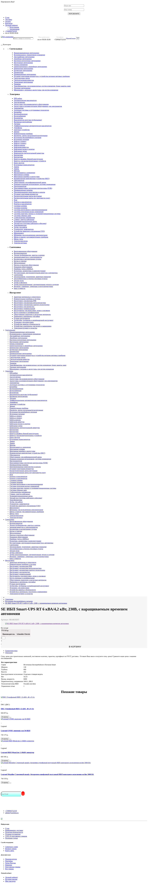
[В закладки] (10, 717)
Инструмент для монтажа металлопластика (30, 303)
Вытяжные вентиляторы (23, 122)
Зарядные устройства (22, 130)
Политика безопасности (14, 832)
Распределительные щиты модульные (28, 196)
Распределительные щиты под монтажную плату (32, 198)
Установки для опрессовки (24, 322)
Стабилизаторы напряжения (24, 217)
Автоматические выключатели (25, 100)
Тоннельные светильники (23, 82)
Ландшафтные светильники (24, 57)
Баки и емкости (19, 288)
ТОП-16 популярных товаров (16, 836)
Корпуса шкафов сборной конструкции (28, 159)
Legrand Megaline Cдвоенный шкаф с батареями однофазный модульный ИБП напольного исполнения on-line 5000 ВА (47, 774)
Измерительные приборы (23, 134)
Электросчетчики (20, 243)
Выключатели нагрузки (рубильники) (28, 120)
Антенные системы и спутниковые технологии (31, 110)
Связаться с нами (11, 847)
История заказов (11, 879)
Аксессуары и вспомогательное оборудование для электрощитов (38, 106)
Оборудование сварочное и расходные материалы (32, 314)
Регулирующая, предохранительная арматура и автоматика (36, 273)
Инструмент (9, 560)
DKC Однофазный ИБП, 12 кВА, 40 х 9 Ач (17, 709)
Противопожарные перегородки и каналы (29, 192)
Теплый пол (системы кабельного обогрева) (30, 223)
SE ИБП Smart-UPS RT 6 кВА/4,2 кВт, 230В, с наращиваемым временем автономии (36, 603)
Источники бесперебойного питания (27, 137)
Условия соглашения (12, 834)
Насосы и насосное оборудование (26, 265)
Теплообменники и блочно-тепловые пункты (30, 279)
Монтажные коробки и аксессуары (27, 176)
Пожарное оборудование (23, 267)
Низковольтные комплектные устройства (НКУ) (32, 178)
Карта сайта (9, 851)
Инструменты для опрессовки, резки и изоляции (32, 310)
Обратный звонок (71, 38)
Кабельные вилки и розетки (24, 149)
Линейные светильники (23, 59)
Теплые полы (19, 281)
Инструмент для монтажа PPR (25, 301)
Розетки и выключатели (23, 202)
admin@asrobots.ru (12, 813)
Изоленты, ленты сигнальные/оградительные (30, 135)
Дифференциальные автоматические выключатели (32, 126)
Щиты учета (18, 239)
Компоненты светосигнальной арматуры (29, 153)
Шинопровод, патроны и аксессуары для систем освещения (36, 90)
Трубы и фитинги (20, 282)
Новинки (8, 865)
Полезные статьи (11, 838)
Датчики (17, 124)
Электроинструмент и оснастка (25, 328)
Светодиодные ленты (22, 78)
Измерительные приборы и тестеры (27, 299)
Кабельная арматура (21, 147)
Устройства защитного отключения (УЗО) (29, 231)
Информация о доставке (14, 830)
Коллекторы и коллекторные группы (27, 259)
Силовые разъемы (20, 208)
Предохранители (20, 186)
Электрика (9, 371)
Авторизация (14, 29)
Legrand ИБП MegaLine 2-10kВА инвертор (17, 752)
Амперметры (19, 108)
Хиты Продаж (10, 863)
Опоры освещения (21, 65)
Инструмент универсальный (24, 308)
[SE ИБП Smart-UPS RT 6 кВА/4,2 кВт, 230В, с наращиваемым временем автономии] (37, 623)
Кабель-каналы (19, 145)
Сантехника (18, 275)
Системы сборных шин (22, 216)
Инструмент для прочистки (24, 307)
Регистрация (14, 27)
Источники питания (21, 139)
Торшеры (17, 84)
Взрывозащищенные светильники (26, 53)
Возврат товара (10, 849)
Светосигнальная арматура (24, 80)
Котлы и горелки (20, 261)
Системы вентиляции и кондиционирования (30, 210)
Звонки (16, 132)
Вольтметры (18, 118)
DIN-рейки (18, 98)
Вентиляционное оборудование (25, 251)
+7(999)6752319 (11, 811)
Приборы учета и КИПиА (23, 269)
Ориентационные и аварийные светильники (30, 66)
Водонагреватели (20, 253)
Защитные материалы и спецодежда (27, 297)
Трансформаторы (20, 225)
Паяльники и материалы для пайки (27, 316)
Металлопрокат (19, 263)
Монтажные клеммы (21, 175)
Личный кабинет (11, 877)
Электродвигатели (21, 241)
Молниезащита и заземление (24, 173)
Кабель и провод (20, 141)
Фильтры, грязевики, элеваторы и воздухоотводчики (33, 286)
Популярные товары (12, 867)
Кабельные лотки (20, 151)
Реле (15, 200)
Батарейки (18, 112)
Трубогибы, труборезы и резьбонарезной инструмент (33, 320)
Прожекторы (18, 72)
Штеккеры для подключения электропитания (30, 235)
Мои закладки (10, 881)
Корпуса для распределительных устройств (30, 161)
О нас (7, 828)
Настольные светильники (23, 63)
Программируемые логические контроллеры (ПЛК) (33, 188)
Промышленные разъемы (23, 190)
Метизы (17, 171)
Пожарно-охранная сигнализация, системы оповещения (34, 184)
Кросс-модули (19, 163)
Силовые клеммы (20, 206)
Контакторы (18, 155)
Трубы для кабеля (20, 227)
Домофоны (18, 128)
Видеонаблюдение (21, 114)
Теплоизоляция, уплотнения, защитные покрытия (32, 277)
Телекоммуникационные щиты (25, 221)
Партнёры (9, 861)
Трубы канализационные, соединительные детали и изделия (36, 284)
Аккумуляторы (19, 102)
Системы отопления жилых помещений (28, 212)
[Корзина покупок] (78, 38)
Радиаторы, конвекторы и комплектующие (30, 271)
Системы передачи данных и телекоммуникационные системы (37, 214)
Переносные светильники (23, 68)
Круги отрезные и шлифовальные (26, 312)
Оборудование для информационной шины (30, 182)
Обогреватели (19, 180)
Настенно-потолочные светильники (27, 61)
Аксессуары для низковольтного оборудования (31, 104)
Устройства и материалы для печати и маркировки (32, 326)
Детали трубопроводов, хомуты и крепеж (29, 255)
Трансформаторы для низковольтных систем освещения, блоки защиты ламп (42, 86)
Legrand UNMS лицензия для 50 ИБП (15, 731)
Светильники (10, 330)
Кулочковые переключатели (24, 165)
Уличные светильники (22, 88)
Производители (11, 859)
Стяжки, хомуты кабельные (24, 219)
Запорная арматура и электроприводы (28, 257)
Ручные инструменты (22, 318)
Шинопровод (19, 233)
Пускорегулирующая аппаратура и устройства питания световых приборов (42, 76)
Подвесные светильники (23, 70)
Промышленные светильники (25, 74)
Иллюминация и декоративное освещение (29, 55)
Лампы (16, 167)
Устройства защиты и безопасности (27, 324)
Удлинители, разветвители (24, 229)
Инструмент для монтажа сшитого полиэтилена (31, 305)
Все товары (9, 869)
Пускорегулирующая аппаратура (26, 194)
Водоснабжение (20, 116)
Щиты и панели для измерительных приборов (31, 237)
